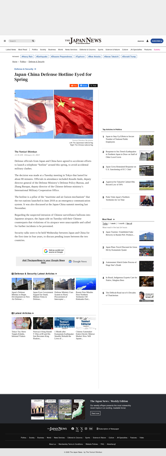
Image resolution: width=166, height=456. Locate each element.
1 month (121, 223)
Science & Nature (113, 49)
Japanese (140, 41)
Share (85, 85)
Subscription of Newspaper (108, 429)
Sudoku (157, 49)
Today (105, 223)
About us (52, 444)
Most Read (22, 49)
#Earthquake (41, 56)
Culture (125, 49)
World (60, 49)
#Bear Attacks (94, 56)
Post (75, 85)
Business (52, 49)
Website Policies (92, 444)
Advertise (110, 444)
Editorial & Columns (88, 49)
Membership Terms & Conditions (71, 444)
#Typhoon (80, 56)
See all (129, 223)
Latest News (11, 49)
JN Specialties (136, 49)
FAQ (102, 444)
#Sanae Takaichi (111, 56)
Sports (100, 49)
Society (43, 49)
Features (148, 49)
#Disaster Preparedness (61, 56)
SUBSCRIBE (156, 41)
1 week (113, 223)
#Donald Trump (129, 56)
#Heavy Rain (27, 56)
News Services (71, 49)
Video (142, 437)
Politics (35, 49)
